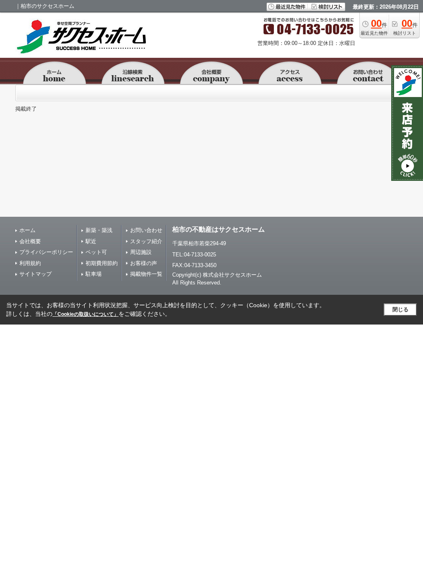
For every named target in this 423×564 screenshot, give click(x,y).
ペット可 (96, 252)
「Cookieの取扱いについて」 (85, 314)
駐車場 (94, 274)
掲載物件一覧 (146, 274)
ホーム (27, 230)
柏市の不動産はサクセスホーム (218, 229)
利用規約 (30, 263)
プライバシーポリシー (46, 252)
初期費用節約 (102, 263)
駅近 (91, 241)
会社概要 (30, 241)
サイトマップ (35, 274)
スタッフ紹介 (146, 241)
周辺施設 (141, 252)
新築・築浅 (99, 230)
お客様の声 (143, 263)
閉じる (400, 309)
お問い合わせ (146, 230)
